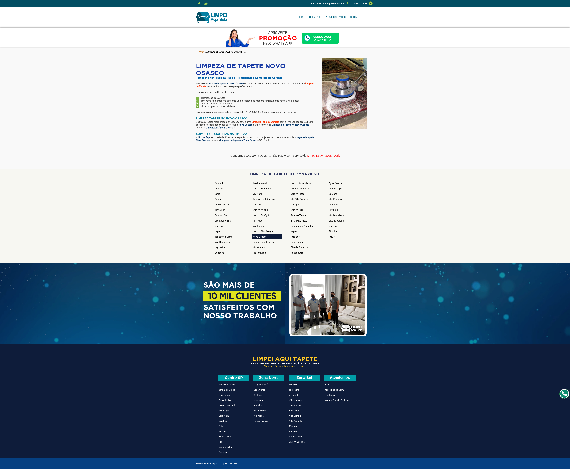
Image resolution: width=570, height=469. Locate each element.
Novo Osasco (260, 236)
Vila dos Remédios (300, 188)
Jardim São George (263, 231)
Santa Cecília (225, 447)
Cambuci (223, 421)
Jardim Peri (297, 210)
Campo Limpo (296, 436)
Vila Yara (257, 194)
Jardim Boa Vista (262, 188)
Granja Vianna (222, 204)
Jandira (257, 204)
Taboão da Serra (223, 236)
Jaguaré (219, 226)
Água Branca (335, 183)
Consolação (225, 400)
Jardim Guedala (297, 441)
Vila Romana (335, 199)
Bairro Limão (260, 410)
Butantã (219, 183)
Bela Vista (224, 416)
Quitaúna (219, 252)
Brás (221, 426)
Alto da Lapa (335, 188)
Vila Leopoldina (223, 220)
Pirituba (333, 231)
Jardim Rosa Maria (301, 183)
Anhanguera (297, 252)
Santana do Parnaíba (302, 226)
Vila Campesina (223, 242)
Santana (258, 395)
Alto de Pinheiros (299, 247)
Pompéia (333, 204)
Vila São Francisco (300, 199)
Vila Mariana (295, 400)
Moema (293, 426)
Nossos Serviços (336, 17)
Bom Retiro (224, 395)
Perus (332, 236)
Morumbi (293, 384)
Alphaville (220, 210)
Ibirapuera (294, 390)
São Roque (330, 395)
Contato (355, 17)
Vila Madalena (336, 215)
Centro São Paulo (227, 405)
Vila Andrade (295, 421)
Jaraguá (295, 204)
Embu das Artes (299, 220)
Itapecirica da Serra (334, 390)
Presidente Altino (261, 183)
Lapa (217, 231)
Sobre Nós (315, 17)
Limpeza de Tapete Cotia (323, 155)
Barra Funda (297, 242)
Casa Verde (259, 390)
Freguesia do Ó (261, 384)
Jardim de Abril (261, 210)
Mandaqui (258, 400)
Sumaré (333, 194)
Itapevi (294, 231)
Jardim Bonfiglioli (262, 215)
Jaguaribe (220, 247)
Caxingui (333, 210)
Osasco (219, 188)
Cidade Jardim (336, 220)
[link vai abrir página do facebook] (199, 3)
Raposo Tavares (299, 215)
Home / (201, 51)
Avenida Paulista (227, 384)
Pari (221, 441)
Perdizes (295, 236)
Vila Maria (259, 416)
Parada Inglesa (261, 421)
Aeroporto (294, 395)
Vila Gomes (259, 247)
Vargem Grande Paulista (337, 400)
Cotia (217, 194)
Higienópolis (225, 436)
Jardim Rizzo (297, 194)
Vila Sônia (294, 410)
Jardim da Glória (227, 390)
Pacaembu (224, 452)
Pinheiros (257, 220)
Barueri (218, 199)
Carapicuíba (221, 215)
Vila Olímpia (295, 416)
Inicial (301, 17)
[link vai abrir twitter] (205, 3)
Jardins (222, 431)
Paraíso (293, 431)
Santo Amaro (295, 405)
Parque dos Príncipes (264, 199)
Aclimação (224, 410)
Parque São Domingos (264, 242)
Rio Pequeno (259, 252)
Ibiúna (328, 384)
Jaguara (333, 226)
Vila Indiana (259, 226)
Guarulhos (259, 405)
